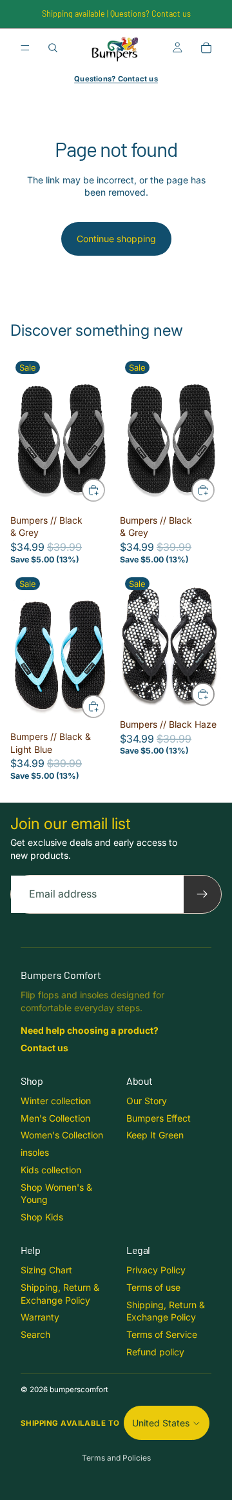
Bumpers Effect (158, 1118)
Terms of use (153, 1287)
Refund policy (155, 1351)
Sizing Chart (46, 1269)
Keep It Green (155, 1134)
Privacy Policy (156, 1269)
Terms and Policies (116, 1458)
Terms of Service (161, 1334)
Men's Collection (55, 1118)
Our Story (146, 1100)
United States (160, 1422)
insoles (35, 1152)
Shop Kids (42, 1216)
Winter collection (56, 1100)
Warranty (40, 1316)
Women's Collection (62, 1134)
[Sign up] (202, 894)
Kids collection (51, 1169)
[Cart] (206, 48)
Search (35, 1334)
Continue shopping (116, 238)
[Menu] (25, 48)
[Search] (53, 48)
